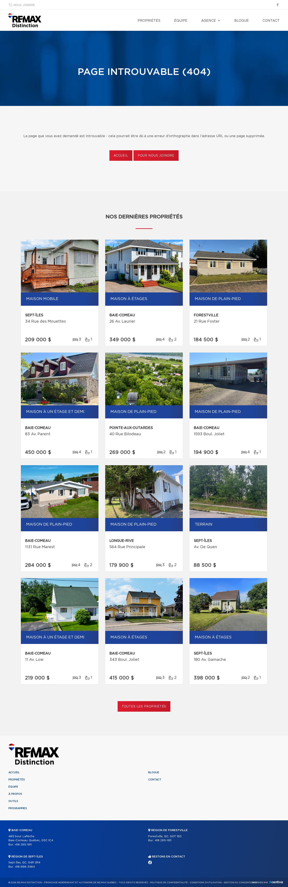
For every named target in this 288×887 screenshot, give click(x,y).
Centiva (276, 882)
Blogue (241, 20)
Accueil (121, 155)
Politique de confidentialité (169, 883)
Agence (208, 20)
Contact (271, 20)
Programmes (17, 808)
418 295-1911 (23, 844)
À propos (15, 794)
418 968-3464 (25, 866)
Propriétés (149, 20)
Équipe (180, 20)
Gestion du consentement (241, 883)
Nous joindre (24, 5)
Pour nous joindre (156, 155)
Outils (13, 801)
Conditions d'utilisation (206, 883)
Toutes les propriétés (144, 706)
